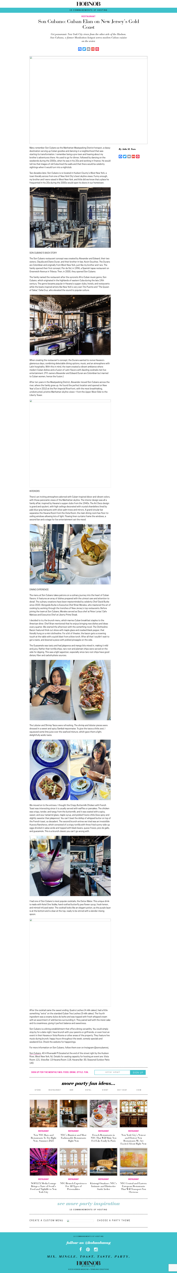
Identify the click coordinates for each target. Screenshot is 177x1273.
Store (38, 1090)
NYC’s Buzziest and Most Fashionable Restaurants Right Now (73, 1138)
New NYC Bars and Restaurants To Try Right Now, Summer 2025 (43, 1138)
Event (105, 1090)
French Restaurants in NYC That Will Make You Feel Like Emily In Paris (103, 1138)
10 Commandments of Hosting (88, 10)
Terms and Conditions (99, 1269)
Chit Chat (122, 1090)
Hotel (88, 1090)
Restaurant (55, 1090)
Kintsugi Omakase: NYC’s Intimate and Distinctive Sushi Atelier (103, 1186)
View (139, 1090)
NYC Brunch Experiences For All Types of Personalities (73, 1186)
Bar (72, 1090)
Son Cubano (35, 1053)
